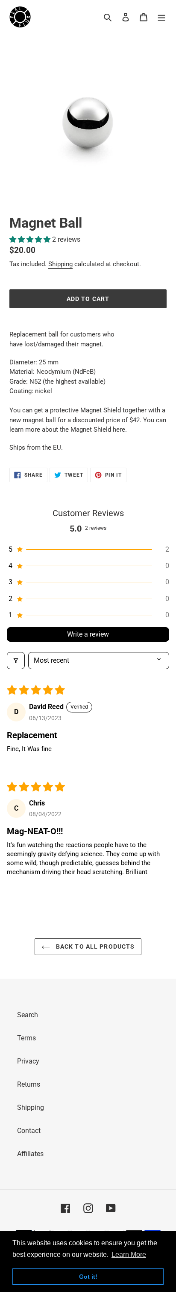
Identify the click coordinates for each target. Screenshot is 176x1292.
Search (27, 1015)
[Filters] (16, 660)
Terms (26, 1038)
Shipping (60, 264)
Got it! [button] (88, 1276)
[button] (30, 239)
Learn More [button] (128, 1254)
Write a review (88, 634)
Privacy (28, 1061)
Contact (29, 1131)
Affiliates (30, 1154)
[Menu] (161, 17)
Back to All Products (94, 946)
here (119, 429)
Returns (28, 1084)
